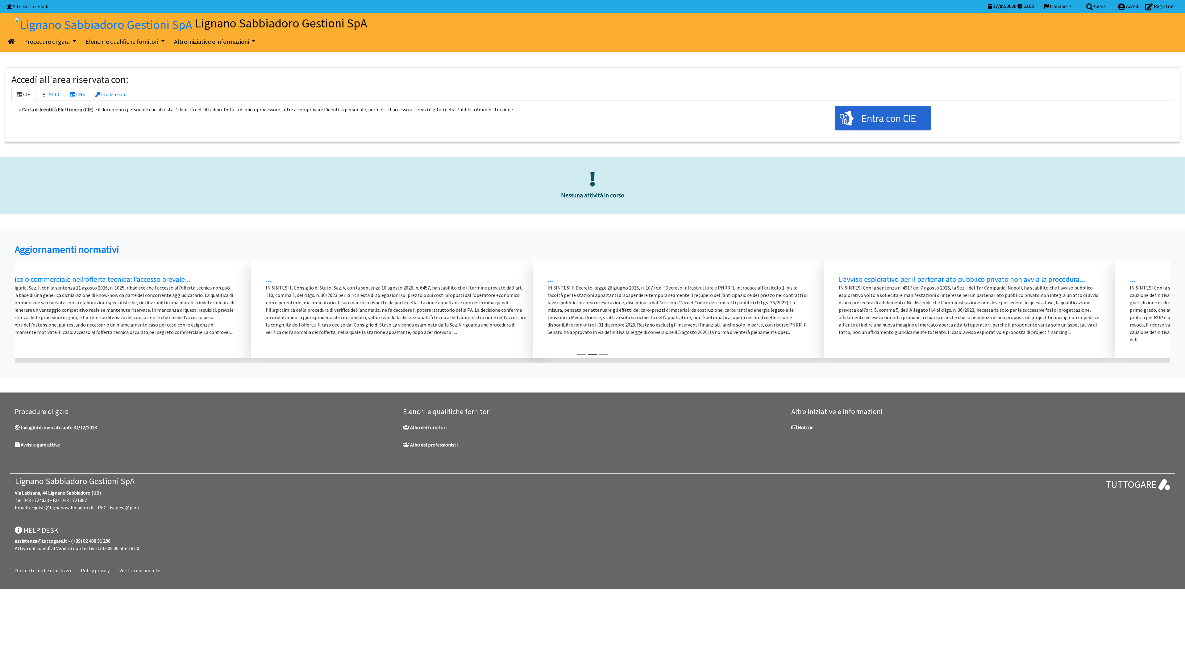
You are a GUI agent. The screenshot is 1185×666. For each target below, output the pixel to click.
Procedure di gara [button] (47, 41)
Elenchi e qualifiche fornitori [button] (122, 41)
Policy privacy (95, 570)
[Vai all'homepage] (11, 41)
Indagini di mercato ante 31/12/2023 (58, 427)
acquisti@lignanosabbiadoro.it (61, 507)
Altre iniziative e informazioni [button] (212, 41)
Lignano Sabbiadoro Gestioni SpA (75, 481)
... (28, 279)
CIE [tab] (26, 94)
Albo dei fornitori (428, 427)
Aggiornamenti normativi (67, 249)
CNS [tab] (80, 94)
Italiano (1058, 6)
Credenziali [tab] (112, 94)
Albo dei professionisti (433, 445)
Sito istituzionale (31, 6)
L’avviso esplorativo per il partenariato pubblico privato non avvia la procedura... (439, 279)
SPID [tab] (53, 94)
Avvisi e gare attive (40, 445)
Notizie (805, 427)
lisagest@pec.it (124, 507)
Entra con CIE (888, 118)
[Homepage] (105, 23)
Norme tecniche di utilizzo (43, 570)
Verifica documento (139, 570)
